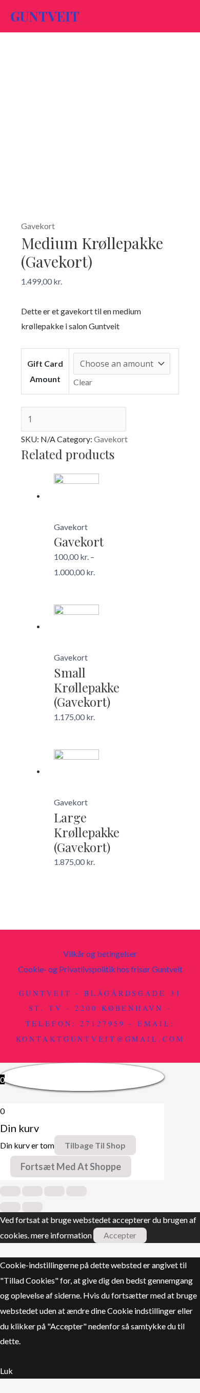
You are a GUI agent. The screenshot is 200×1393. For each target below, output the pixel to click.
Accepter (120, 1235)
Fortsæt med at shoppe (71, 1166)
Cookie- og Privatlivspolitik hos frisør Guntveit (100, 969)
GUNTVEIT (44, 16)
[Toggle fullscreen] (54, 1191)
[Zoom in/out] (76, 1191)
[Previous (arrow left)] (10, 1207)
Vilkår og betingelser (100, 953)
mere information (61, 1235)
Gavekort (38, 226)
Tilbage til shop (95, 1145)
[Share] (32, 1191)
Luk (6, 1371)
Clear (82, 382)
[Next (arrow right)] (32, 1207)
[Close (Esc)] (10, 1191)
